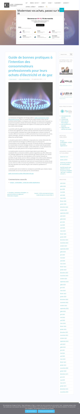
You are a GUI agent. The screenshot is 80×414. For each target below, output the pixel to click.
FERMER (61, 10)
